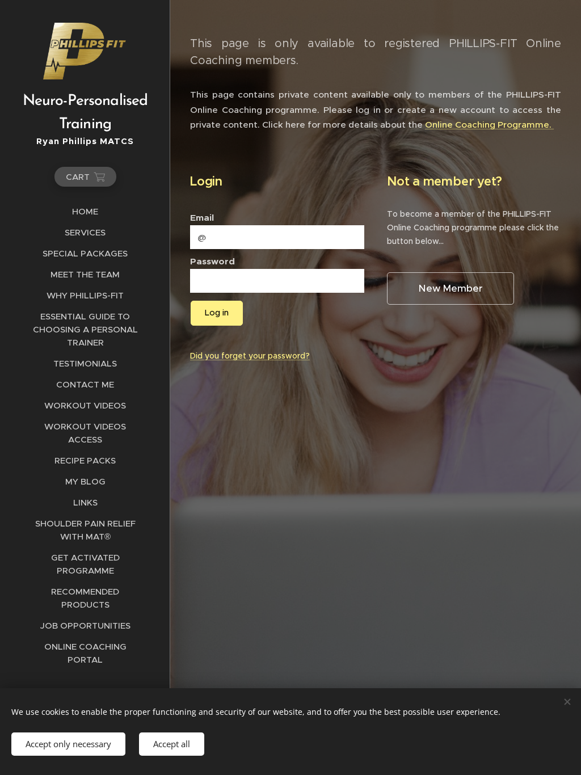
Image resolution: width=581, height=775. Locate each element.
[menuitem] (85, 211)
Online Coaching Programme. (489, 124)
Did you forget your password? (250, 356)
